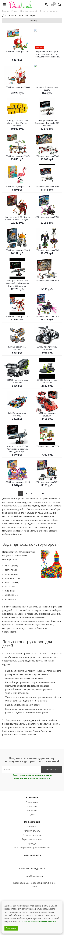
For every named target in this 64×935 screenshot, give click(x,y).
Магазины (32, 810)
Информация (32, 821)
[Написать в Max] (32, 862)
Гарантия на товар (32, 839)
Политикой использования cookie (38, 921)
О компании (32, 802)
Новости (32, 806)
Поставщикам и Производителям (32, 847)
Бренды (32, 843)
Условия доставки (32, 834)
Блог (32, 814)
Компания (32, 797)
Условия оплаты (32, 830)
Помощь (32, 826)
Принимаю (11, 928)
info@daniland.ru (34, 875)
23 (43, 493)
